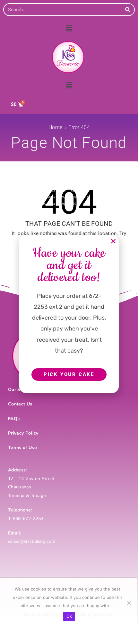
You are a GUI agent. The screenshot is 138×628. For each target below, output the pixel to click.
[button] (113, 241)
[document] (69, 314)
